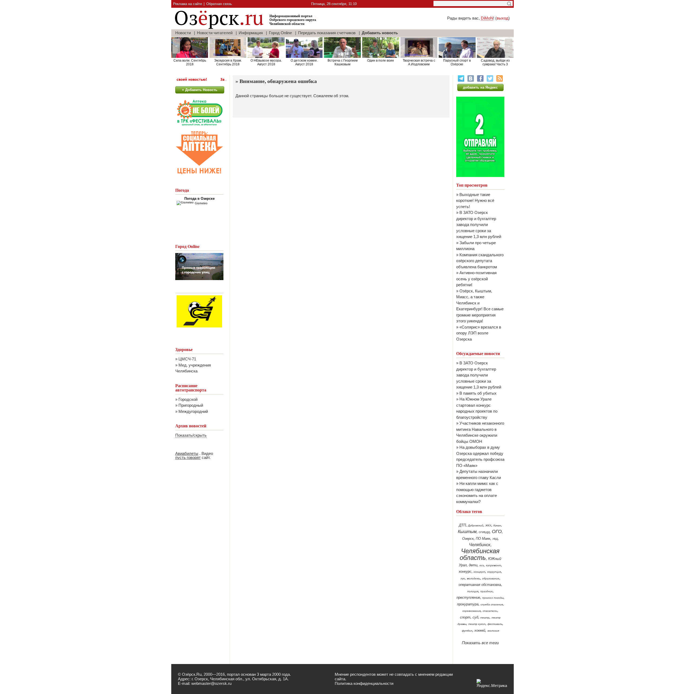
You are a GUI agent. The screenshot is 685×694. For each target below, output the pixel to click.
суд (475, 617)
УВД (495, 538)
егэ (482, 565)
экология (493, 630)
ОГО (497, 531)
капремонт (493, 565)
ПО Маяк (483, 539)
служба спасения (492, 604)
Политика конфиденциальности (364, 683)
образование (490, 578)
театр (484, 617)
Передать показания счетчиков (327, 33)
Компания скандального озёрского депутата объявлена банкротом (480, 260)
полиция (472, 591)
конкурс (465, 571)
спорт (465, 617)
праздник (486, 591)
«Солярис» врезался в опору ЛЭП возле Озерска (478, 333)
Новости (183, 33)
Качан (497, 525)
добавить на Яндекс (480, 87)
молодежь (473, 578)
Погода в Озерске (199, 199)
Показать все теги (480, 642)
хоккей (479, 630)
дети (473, 565)
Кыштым (467, 531)
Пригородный (190, 405)
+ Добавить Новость (199, 90)
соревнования (471, 610)
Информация (251, 33)
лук (463, 578)
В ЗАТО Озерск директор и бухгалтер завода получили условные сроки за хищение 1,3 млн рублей (478, 224)
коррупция (494, 571)
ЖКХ (488, 525)
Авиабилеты (186, 453)
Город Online (280, 33)
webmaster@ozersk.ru (211, 683)
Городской (187, 399)
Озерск (468, 539)
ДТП (462, 525)
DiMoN (487, 18)
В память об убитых (478, 393)
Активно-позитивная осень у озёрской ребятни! (476, 278)
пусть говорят (188, 457)
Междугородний (193, 411)
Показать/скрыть (191, 435)
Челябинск (479, 544)
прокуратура (467, 604)
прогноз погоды (492, 597)
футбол (467, 630)
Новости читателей (215, 33)
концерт (479, 571)
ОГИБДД (484, 532)
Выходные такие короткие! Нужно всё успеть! (475, 200)
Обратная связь (219, 4)
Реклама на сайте (187, 4)
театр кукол (476, 624)
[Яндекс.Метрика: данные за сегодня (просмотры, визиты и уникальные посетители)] (492, 683)
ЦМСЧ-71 (187, 359)
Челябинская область (480, 554)
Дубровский (475, 525)
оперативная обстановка (480, 585)
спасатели (490, 610)
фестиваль (495, 624)
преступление (468, 597)
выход (502, 18)
